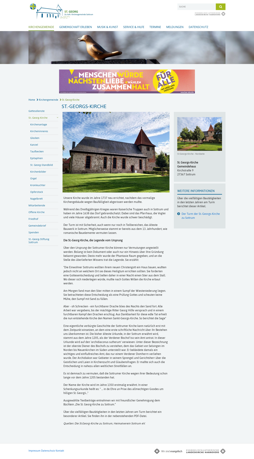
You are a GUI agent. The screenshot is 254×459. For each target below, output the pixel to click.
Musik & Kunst (107, 27)
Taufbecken (37, 151)
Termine (155, 27)
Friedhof (33, 219)
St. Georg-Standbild (41, 165)
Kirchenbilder (38, 171)
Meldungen (175, 27)
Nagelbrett (36, 198)
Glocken (34, 138)
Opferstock (36, 192)
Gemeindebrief (37, 225)
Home (32, 99)
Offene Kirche (37, 212)
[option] (127, 47)
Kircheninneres (39, 131)
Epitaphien (36, 158)
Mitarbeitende (37, 205)
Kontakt (60, 450)
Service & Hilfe (133, 27)
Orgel (33, 178)
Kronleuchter (37, 185)
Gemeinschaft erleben (75, 27)
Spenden (34, 232)
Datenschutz (198, 27)
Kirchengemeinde (41, 27)
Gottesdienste (37, 111)
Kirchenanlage (38, 124)
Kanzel (34, 144)
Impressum (34, 450)
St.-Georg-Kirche (70, 99)
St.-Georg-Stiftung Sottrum (39, 240)
